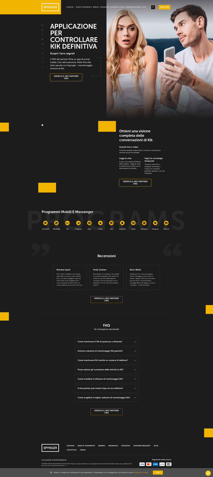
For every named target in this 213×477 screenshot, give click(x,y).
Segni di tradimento (86, 446)
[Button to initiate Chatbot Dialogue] (208, 473)
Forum (83, 450)
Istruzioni (125, 446)
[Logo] (50, 448)
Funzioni (70, 446)
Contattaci (72, 450)
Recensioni (113, 446)
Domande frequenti (142, 446)
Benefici (101, 446)
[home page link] (50, 7)
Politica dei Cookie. (141, 472)
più (66, 465)
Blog (156, 446)
